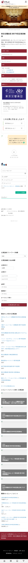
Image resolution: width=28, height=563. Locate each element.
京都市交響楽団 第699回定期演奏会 (10, 524)
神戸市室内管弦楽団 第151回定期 (10, 366)
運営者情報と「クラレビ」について (14, 553)
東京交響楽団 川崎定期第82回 (9, 354)
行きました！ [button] (14, 123)
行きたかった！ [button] (14, 128)
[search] (25, 256)
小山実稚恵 (9, 70)
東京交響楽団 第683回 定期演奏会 (10, 372)
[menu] (26, 2)
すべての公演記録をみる (8, 386)
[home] (4, 561)
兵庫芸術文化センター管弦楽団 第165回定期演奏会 (13, 503)
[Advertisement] (14, 236)
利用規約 (17, 186)
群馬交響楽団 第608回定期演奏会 (9, 497)
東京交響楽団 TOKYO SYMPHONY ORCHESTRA (12, 103)
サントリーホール (12, 211)
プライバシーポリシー (8, 186)
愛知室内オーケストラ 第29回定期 (10, 360)
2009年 (10, 209)
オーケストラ (10, 215)
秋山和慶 (10, 213)
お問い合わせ (22, 550)
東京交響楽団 (9, 72)
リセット (3, 308)
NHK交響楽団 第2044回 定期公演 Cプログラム (14, 333)
